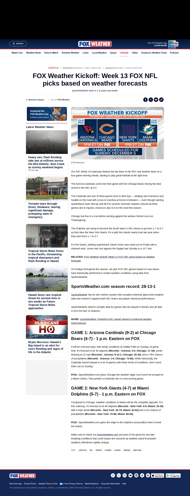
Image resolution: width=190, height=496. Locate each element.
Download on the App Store (157, 475)
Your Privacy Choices (73, 484)
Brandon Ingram (36, 100)
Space (113, 53)
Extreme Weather (70, 53)
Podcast (174, 53)
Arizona (127, 450)
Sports (99, 450)
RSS (148, 475)
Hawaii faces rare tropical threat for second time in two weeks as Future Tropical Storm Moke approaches (44, 301)
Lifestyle (124, 53)
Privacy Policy (30, 484)
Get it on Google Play (173, 475)
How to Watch (51, 53)
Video (135, 53)
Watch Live (17, 53)
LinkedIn (136, 475)
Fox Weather (95, 44)
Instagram (125, 475)
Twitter (151, 99)
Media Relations (92, 484)
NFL (91, 450)
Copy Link (161, 99)
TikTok (142, 475)
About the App (15, 484)
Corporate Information (110, 484)
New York (137, 450)
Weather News (33, 53)
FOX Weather (63, 100)
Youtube (130, 475)
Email (156, 99)
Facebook (145, 99)
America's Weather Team (154, 53)
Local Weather (99, 53)
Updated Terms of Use (48, 484)
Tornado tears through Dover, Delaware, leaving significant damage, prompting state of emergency (44, 210)
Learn (86, 53)
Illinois (117, 450)
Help (124, 484)
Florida (108, 450)
